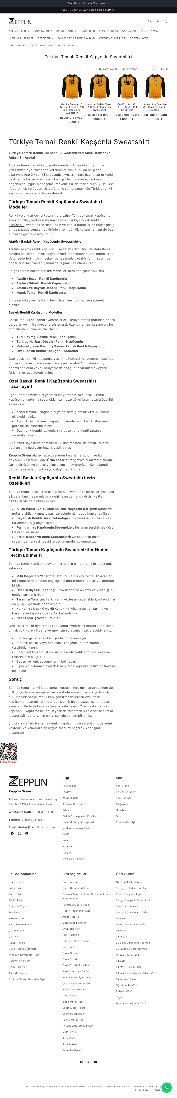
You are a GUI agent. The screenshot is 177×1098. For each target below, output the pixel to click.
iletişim (66, 852)
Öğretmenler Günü (127, 985)
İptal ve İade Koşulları (75, 828)
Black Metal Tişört (73, 1001)
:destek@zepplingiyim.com (35, 827)
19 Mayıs (121, 930)
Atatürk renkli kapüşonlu (43, 174)
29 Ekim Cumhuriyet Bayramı (133, 942)
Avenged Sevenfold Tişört (24, 954)
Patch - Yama (17, 942)
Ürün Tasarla (57, 460)
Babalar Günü (124, 991)
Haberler (67, 846)
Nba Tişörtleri (70, 934)
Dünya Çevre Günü (127, 954)
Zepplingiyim (41, 1086)
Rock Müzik (69, 1044)
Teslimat (67, 791)
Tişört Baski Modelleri (75, 888)
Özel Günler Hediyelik (129, 882)
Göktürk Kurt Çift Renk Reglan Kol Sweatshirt (127, 107)
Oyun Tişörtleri (71, 928)
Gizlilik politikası (122, 1086)
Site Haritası (123, 797)
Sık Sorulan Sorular (74, 858)
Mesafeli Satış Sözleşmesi (78, 822)
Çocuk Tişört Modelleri (76, 983)
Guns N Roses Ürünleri (22, 948)
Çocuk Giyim (16, 930)
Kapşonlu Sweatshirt (21, 924)
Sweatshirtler (17, 918)
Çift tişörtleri (70, 947)
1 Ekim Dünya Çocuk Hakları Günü (136, 973)
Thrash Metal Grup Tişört (77, 1025)
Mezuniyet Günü (126, 979)
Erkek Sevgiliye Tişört (75, 971)
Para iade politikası (100, 1086)
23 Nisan (121, 936)
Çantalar (14, 936)
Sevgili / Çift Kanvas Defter (132, 912)
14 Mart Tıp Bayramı (128, 966)
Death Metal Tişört (73, 1007)
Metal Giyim (69, 1031)
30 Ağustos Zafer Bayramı (132, 948)
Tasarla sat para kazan (76, 904)
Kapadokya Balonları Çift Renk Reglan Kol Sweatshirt (155, 107)
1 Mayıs (120, 960)
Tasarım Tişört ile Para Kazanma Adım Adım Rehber (85, 896)
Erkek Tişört (69, 959)
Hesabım (121, 810)
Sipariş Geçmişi (125, 822)
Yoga (119, 997)
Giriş (118, 816)
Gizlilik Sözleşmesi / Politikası (80, 816)
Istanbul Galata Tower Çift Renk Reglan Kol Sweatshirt (100, 107)
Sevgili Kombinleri (127, 906)
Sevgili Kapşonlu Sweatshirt (133, 900)
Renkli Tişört (16, 900)
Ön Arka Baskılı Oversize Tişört (28, 979)
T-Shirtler (14, 912)
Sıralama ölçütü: (108, 68)
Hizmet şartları (141, 1086)
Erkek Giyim (16, 888)
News (65, 840)
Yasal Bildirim (70, 797)
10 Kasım (121, 918)
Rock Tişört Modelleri (75, 989)
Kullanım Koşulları (72, 804)
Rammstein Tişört (19, 960)
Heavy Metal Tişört (74, 1019)
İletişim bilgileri (143, 1090)
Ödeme (66, 810)
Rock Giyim (69, 1038)
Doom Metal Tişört (73, 1013)
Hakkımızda (69, 785)
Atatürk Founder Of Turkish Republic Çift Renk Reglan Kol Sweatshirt (72, 108)
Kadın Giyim (16, 894)
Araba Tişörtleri (71, 916)
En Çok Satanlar (126, 791)
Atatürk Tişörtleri (19, 973)
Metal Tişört (69, 995)
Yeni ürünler (123, 785)
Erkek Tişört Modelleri (75, 965)
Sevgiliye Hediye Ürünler (77, 977)
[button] (19, 30)
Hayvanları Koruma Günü (131, 1003)
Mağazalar (122, 804)
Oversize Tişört (18, 906)
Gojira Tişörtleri (18, 966)
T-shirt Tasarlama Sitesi (76, 910)
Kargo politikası (160, 1086)
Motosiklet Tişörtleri (74, 922)
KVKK (65, 834)
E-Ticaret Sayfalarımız (75, 941)
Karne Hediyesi (71, 1050)
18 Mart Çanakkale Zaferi (131, 924)
